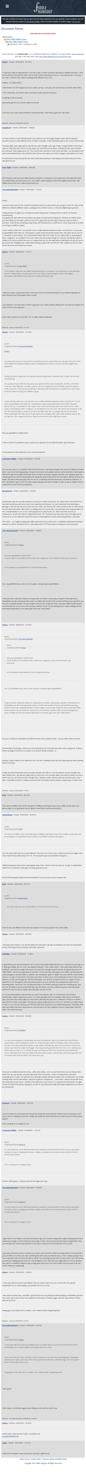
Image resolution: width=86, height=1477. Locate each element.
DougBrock (6, 128)
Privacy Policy (36, 1459)
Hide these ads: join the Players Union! (43, 33)
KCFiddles (6, 954)
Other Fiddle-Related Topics (16, 39)
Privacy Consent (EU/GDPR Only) (55, 1459)
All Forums (8, 37)
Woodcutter (7, 491)
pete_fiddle (6, 167)
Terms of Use (24, 1459)
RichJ (4, 795)
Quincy (5, 62)
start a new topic (78, 54)
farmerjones (7, 815)
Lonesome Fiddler (9, 459)
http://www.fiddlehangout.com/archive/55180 (55, 57)
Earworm (5, 1103)
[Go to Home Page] (43, 7)
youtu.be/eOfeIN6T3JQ (10, 1436)
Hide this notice (76, 21)
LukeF (4, 1443)
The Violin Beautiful (10, 190)
